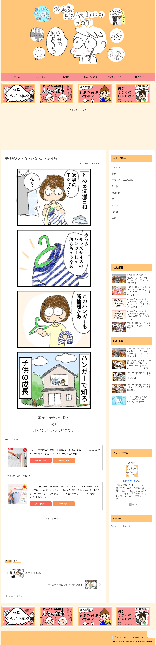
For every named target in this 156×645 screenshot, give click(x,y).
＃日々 (18, 561)
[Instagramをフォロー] (130, 504)
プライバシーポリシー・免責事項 (126, 637)
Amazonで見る (64, 460)
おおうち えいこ (132, 480)
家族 (9, 561)
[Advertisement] (78, 129)
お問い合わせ (147, 637)
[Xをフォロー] (126, 504)
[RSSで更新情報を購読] (136, 504)
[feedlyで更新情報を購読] (133, 504)
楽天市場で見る (40, 460)
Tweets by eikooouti (120, 526)
